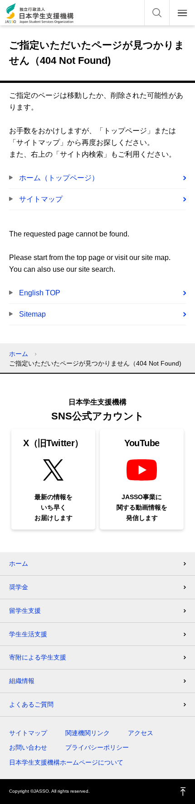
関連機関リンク (87, 733)
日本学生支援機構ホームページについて (66, 762)
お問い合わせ (28, 747)
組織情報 (21, 680)
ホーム (18, 353)
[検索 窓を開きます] (157, 12)
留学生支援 (25, 610)
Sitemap (32, 314)
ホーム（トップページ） (59, 178)
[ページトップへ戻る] (183, 791)
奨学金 (18, 587)
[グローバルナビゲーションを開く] (182, 12)
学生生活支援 (28, 634)
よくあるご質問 (31, 704)
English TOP (39, 293)
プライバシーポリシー (97, 747)
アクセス (140, 733)
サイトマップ (41, 199)
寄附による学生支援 (37, 657)
